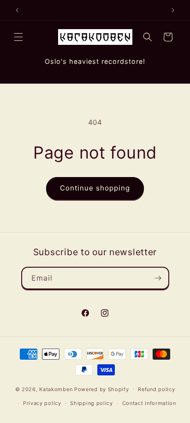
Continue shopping (95, 188)
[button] (18, 37)
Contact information (149, 403)
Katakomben (55, 389)
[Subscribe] (158, 278)
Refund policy (156, 389)
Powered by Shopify (101, 389)
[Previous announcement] (17, 10)
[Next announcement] (173, 10)
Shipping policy (91, 403)
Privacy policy (42, 403)
